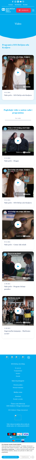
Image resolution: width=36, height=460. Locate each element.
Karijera (11, 4)
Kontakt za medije (18, 399)
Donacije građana (18, 385)
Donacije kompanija (18, 387)
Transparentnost (18, 370)
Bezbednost (18, 4)
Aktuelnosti (18, 396)
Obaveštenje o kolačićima (8, 449)
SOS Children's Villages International (18, 410)
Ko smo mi (18, 368)
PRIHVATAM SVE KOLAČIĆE (10, 457)
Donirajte (25, 10)
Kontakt (25, 4)
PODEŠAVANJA (25, 457)
